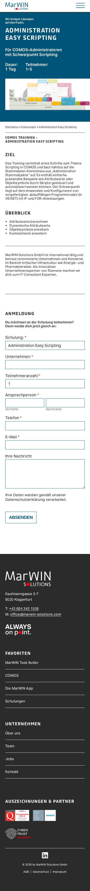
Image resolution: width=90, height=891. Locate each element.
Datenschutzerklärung (25, 499)
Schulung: (15, 337)
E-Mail (12, 437)
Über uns (12, 733)
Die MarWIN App (19, 688)
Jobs (9, 759)
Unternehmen (19, 356)
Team (10, 746)
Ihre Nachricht (18, 456)
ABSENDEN (21, 517)
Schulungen (28, 127)
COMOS (12, 675)
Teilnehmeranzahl (22, 375)
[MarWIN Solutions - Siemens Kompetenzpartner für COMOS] (16, 6)
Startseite (11, 127)
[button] (80, 6)
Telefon (13, 417)
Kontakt (12, 772)
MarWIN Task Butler (21, 662)
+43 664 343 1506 (24, 608)
